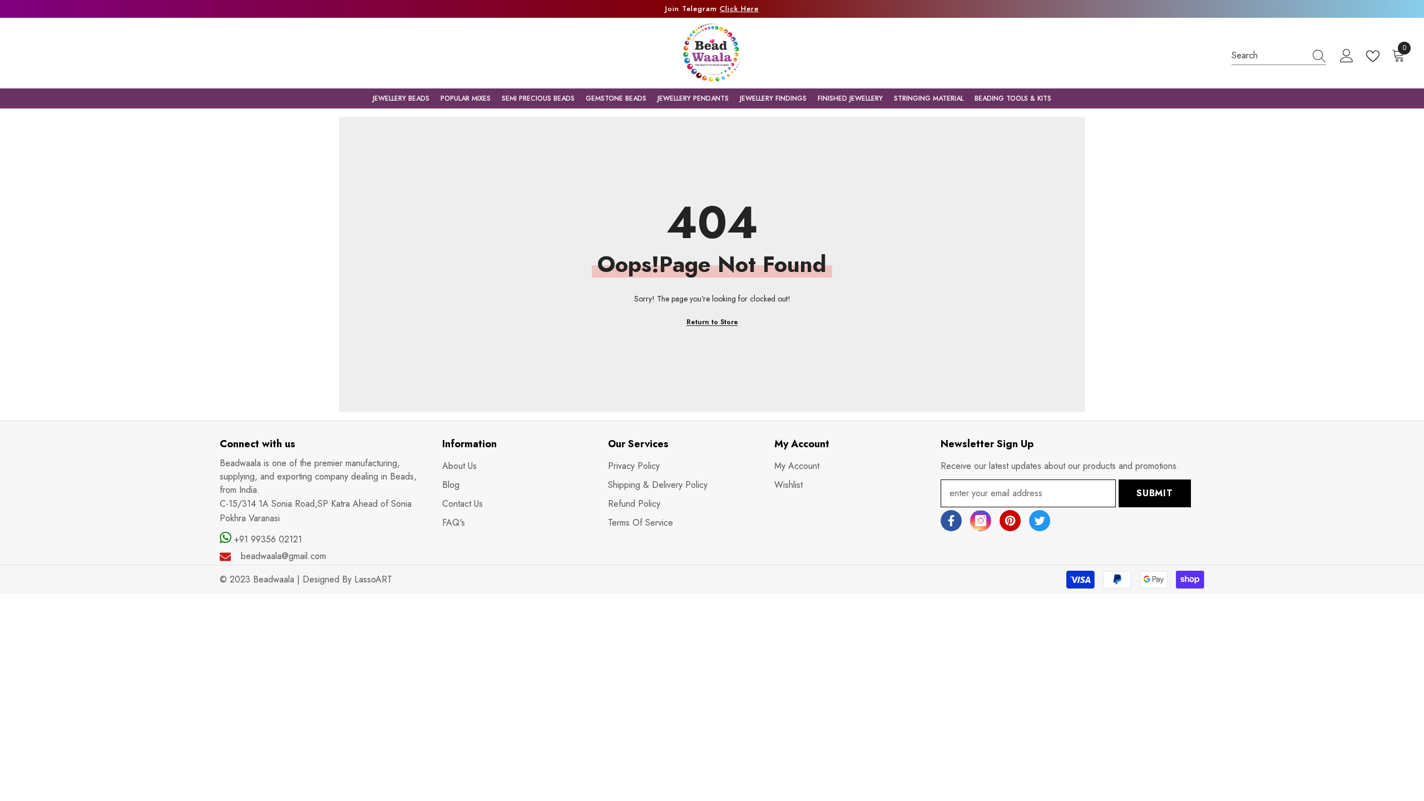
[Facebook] (951, 520)
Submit (1154, 493)
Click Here (739, 8)
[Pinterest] (1010, 520)
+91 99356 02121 (266, 539)
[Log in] (1346, 56)
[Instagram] (980, 520)
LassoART (373, 579)
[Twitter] (1039, 520)
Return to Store (712, 322)
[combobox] (1268, 55)
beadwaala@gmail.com (283, 556)
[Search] (1279, 56)
